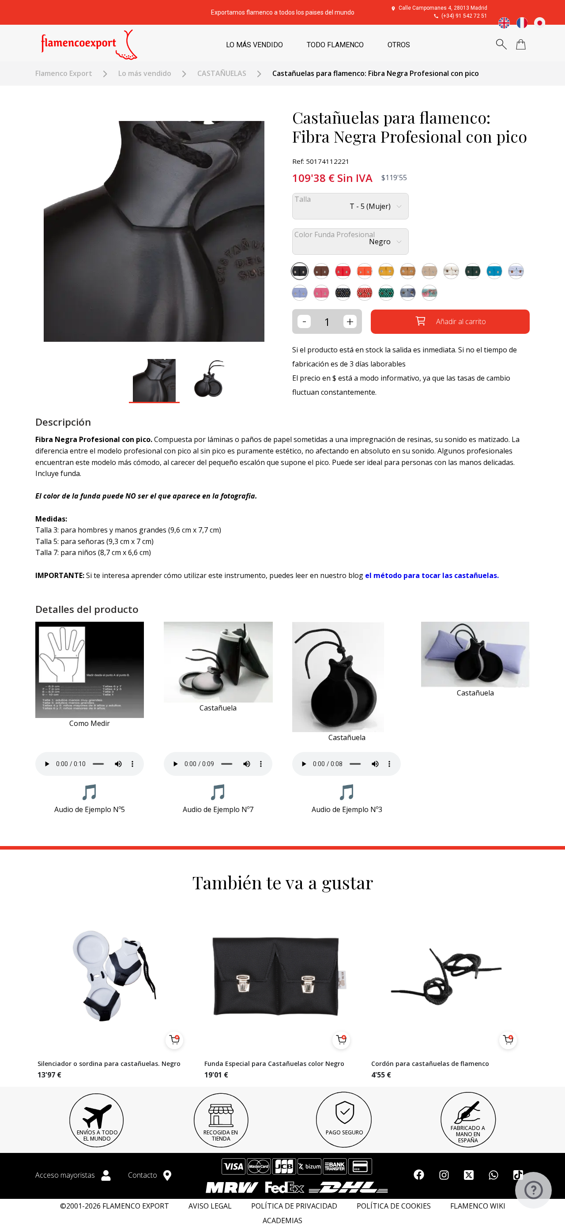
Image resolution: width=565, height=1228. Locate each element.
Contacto (143, 1175)
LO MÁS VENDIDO (254, 45)
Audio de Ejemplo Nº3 (347, 809)
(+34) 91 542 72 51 (464, 16)
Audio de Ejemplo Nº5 (89, 809)
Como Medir (89, 723)
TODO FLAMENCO (335, 45)
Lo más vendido (144, 73)
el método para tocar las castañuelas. (432, 575)
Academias (282, 1221)
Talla (302, 199)
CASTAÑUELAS (221, 73)
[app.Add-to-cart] (174, 1040)
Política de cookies (394, 1206)
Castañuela (218, 708)
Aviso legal (210, 1206)
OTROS (399, 45)
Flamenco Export (63, 73)
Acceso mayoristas (66, 1175)
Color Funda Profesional (334, 234)
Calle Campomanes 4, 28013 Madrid (443, 8)
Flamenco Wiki (477, 1206)
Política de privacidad (294, 1206)
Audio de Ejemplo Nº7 (218, 809)
